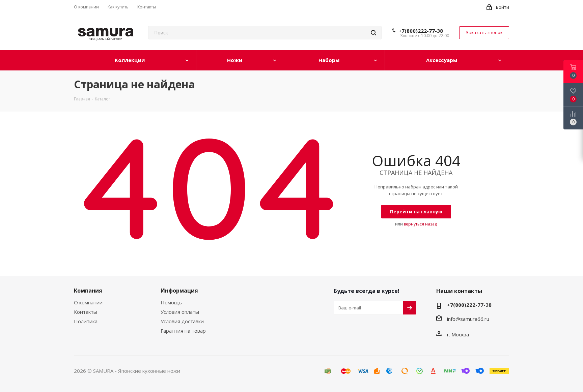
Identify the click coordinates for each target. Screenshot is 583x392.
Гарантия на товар (183, 330)
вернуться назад (420, 224)
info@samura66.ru (468, 318)
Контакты (85, 311)
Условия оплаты (180, 311)
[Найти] (373, 32)
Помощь (171, 302)
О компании (88, 302)
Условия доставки (182, 321)
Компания (88, 290)
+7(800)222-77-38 (420, 31)
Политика (86, 321)
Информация (179, 290)
